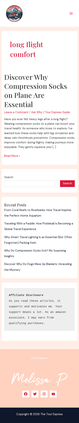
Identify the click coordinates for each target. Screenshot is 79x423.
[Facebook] (25, 394)
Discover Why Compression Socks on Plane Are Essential (35, 90)
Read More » (12, 156)
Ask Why (36, 112)
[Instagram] (44, 394)
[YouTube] (53, 394)
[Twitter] (34, 394)
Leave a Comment (16, 112)
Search (8, 177)
